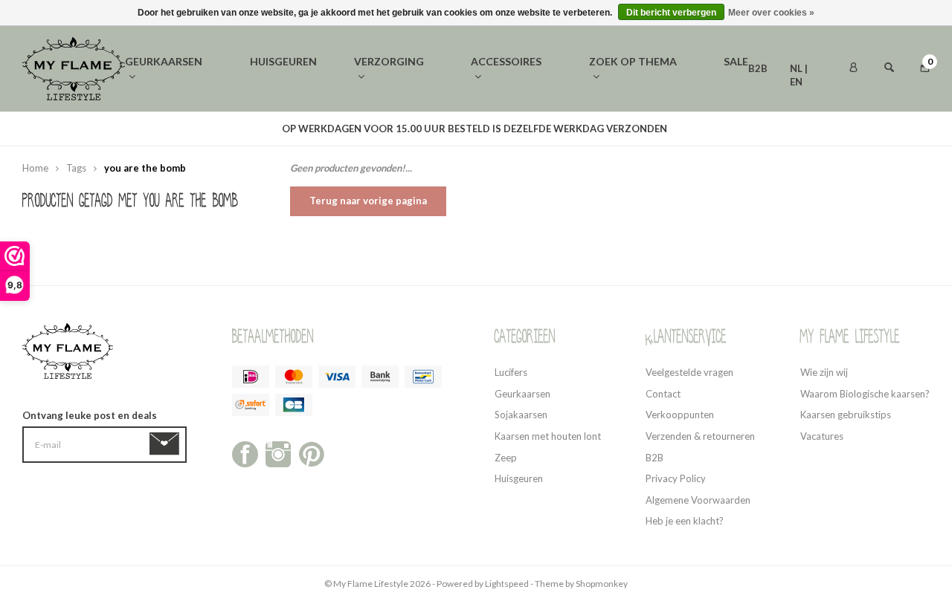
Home (35, 168)
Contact (663, 394)
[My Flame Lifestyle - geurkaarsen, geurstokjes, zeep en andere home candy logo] (73, 68)
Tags (76, 168)
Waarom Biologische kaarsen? (865, 394)
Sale (736, 61)
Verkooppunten (680, 414)
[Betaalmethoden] (250, 377)
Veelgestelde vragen (689, 372)
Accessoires (506, 61)
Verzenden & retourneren (700, 436)
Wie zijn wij (824, 372)
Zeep (506, 458)
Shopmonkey (602, 583)
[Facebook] (245, 453)
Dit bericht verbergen (671, 12)
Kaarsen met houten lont (548, 436)
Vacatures (821, 436)
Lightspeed (507, 583)
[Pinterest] (311, 453)
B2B (758, 68)
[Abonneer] (167, 444)
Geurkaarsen (163, 61)
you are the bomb (145, 168)
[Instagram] (279, 453)
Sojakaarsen (521, 414)
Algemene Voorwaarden (698, 500)
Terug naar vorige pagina (368, 201)
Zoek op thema (633, 61)
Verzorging (389, 61)
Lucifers (511, 372)
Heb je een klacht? (685, 521)
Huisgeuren (283, 61)
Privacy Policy (676, 478)
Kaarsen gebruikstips (845, 414)
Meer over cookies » (771, 12)
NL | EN (799, 69)
